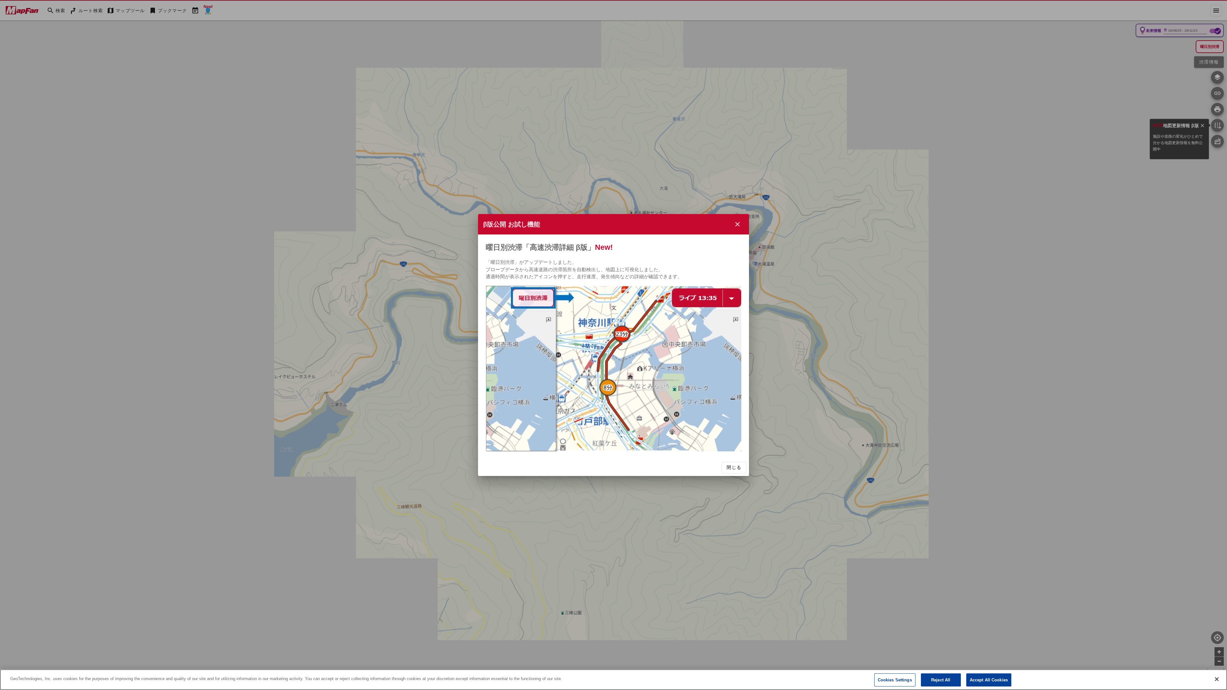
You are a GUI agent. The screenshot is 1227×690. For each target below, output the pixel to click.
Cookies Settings (895, 680)
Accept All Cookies (989, 680)
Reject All (940, 680)
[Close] (1217, 679)
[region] (613, 679)
